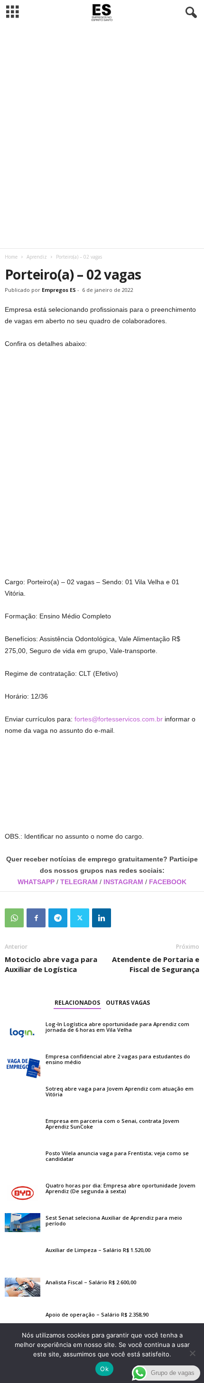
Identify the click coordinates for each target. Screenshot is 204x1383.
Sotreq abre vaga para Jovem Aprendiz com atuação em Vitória (120, 1091)
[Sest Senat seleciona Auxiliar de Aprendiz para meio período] (22, 1222)
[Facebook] (36, 917)
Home (11, 256)
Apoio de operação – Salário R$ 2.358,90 (97, 1314)
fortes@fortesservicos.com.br (118, 719)
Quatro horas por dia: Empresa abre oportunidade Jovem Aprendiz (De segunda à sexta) (120, 1188)
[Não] (192, 1353)
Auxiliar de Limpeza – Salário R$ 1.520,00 (98, 1249)
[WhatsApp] (14, 917)
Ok (104, 1369)
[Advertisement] (102, 137)
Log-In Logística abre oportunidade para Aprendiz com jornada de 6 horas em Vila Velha (117, 1026)
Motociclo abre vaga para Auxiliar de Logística (51, 964)
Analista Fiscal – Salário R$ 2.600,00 (91, 1282)
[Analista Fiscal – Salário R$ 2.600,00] (22, 1287)
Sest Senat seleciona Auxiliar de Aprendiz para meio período (114, 1220)
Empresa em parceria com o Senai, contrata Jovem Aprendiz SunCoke (112, 1123)
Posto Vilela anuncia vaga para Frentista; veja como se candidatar (117, 1155)
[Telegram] (57, 917)
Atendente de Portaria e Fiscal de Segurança (155, 964)
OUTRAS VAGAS (128, 1003)
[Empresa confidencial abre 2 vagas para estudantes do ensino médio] (22, 1065)
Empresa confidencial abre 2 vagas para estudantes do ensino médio (118, 1059)
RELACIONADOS (77, 1003)
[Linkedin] (101, 917)
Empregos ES (59, 289)
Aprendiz (37, 256)
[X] (79, 917)
